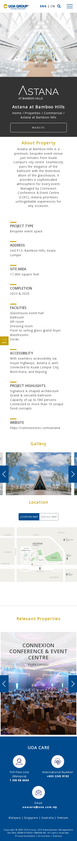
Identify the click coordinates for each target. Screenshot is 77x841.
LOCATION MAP (29, 516)
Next (72, 474)
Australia (47, 818)
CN (52, 6)
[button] (59, 6)
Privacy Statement (25, 836)
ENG (43, 6)
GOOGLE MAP (48, 516)
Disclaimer (44, 836)
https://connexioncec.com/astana (35, 428)
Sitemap (57, 836)
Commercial (53, 113)
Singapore (31, 818)
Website (38, 127)
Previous (4, 474)
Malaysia (15, 818)
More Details (38, 709)
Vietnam (62, 818)
